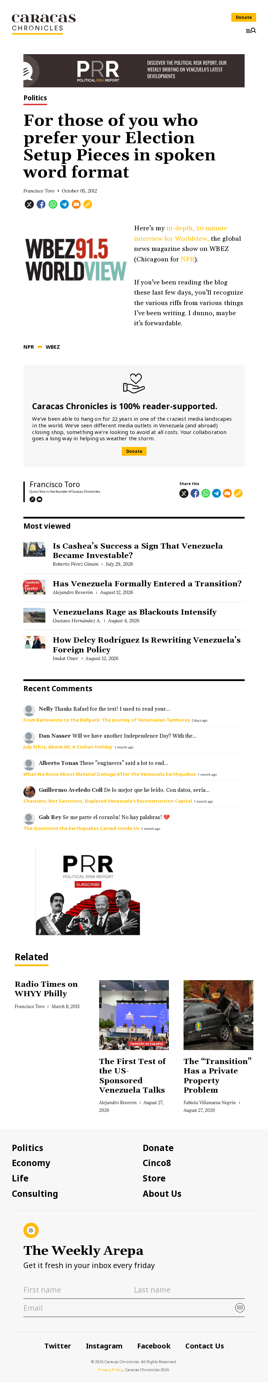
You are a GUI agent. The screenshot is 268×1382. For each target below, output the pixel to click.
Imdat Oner (65, 658)
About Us (162, 1193)
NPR (187, 259)
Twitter (57, 1346)
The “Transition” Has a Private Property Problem (218, 1076)
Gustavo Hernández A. (76, 620)
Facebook (154, 1346)
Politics (35, 98)
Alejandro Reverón (73, 592)
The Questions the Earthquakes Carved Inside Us (81, 828)
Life (20, 1178)
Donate (244, 17)
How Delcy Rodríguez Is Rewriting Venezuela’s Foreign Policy (147, 645)
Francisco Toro (38, 191)
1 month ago (123, 747)
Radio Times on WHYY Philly (46, 989)
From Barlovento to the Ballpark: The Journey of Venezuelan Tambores (106, 720)
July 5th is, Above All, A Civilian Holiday (67, 747)
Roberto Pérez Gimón (75, 564)
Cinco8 (157, 1163)
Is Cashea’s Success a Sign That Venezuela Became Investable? (138, 551)
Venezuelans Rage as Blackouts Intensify (135, 612)
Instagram (104, 1346)
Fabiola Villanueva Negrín (210, 1102)
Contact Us (204, 1346)
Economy (31, 1163)
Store (154, 1178)
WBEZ (53, 346)
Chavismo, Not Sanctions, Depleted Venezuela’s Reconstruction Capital (107, 801)
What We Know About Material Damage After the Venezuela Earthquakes (109, 774)
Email (39, 499)
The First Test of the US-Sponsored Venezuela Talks (133, 1076)
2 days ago (199, 720)
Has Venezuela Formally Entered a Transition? (147, 584)
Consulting (35, 1193)
